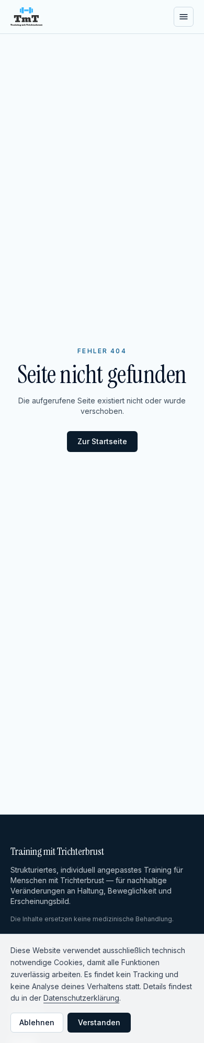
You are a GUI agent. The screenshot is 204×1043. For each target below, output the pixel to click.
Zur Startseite (102, 441)
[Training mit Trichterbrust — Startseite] (26, 16)
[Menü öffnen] (184, 17)
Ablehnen (36, 1022)
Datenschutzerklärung (81, 997)
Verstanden (99, 1022)
